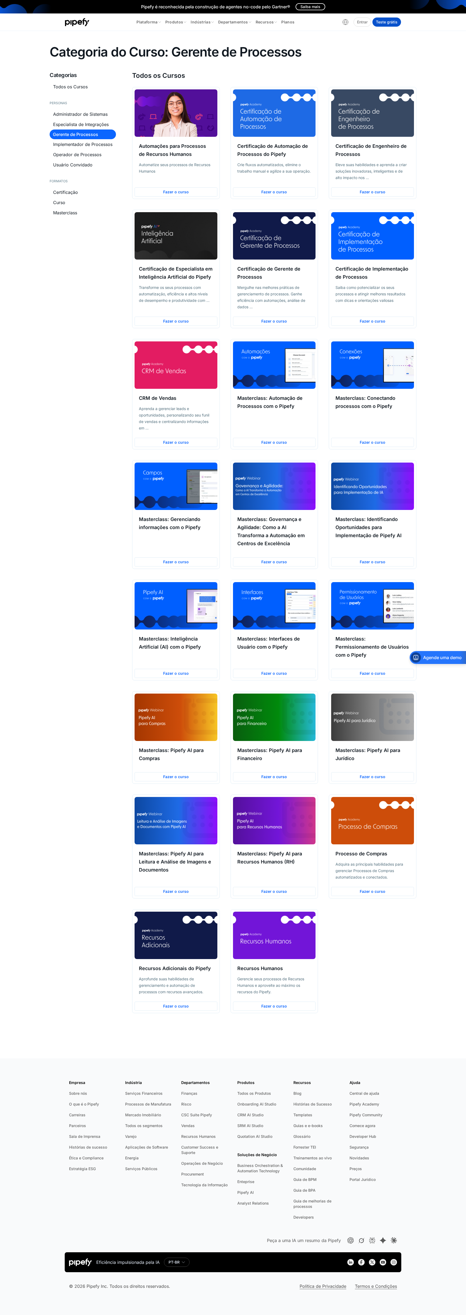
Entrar (362, 22)
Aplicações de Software (146, 1147)
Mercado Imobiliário (143, 1115)
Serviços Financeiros (144, 1093)
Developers (303, 1217)
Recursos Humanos (198, 1136)
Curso (59, 202)
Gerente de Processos (75, 134)
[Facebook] (361, 1262)
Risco (186, 1104)
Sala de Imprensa (84, 1136)
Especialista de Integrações (81, 124)
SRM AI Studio (250, 1125)
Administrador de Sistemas (80, 114)
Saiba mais (310, 6)
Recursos (265, 22)
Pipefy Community (366, 1115)
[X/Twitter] (372, 1262)
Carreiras (77, 1115)
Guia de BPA (304, 1190)
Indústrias (201, 22)
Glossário (301, 1136)
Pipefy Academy (364, 1104)
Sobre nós (78, 1093)
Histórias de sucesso (88, 1147)
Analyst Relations (253, 1203)
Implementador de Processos (82, 144)
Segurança (359, 1147)
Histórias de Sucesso (312, 1104)
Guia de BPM (305, 1179)
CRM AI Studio (250, 1115)
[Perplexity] (372, 1240)
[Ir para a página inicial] (77, 22)
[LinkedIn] (350, 1262)
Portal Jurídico (363, 1179)
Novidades (359, 1158)
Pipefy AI (245, 1192)
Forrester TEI (304, 1147)
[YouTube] (383, 1262)
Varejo (130, 1136)
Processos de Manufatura (148, 1104)
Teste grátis (387, 22)
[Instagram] (393, 1262)
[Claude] (393, 1240)
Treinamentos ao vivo (312, 1158)
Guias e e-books (308, 1125)
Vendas (188, 1125)
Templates (302, 1115)
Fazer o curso (176, 192)
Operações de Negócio (202, 1163)
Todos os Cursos (70, 86)
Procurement (192, 1174)
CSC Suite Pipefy (196, 1115)
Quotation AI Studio (254, 1136)
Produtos (174, 22)
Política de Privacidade (323, 1286)
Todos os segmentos (144, 1125)
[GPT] (350, 1240)
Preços (356, 1168)
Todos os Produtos (254, 1093)
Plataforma (147, 22)
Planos (287, 22)
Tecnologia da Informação (204, 1185)
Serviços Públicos (141, 1168)
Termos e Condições (376, 1286)
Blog (297, 1093)
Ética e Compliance (86, 1158)
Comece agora (362, 1125)
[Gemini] (383, 1240)
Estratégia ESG (82, 1168)
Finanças (189, 1093)
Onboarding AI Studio (256, 1104)
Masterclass (65, 212)
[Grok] (361, 1240)
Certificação (65, 192)
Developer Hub (363, 1136)
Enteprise (245, 1181)
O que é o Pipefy (84, 1104)
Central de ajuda (364, 1093)
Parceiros (77, 1125)
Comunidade (304, 1168)
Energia (132, 1158)
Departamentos (233, 22)
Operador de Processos (77, 154)
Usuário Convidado (72, 164)
